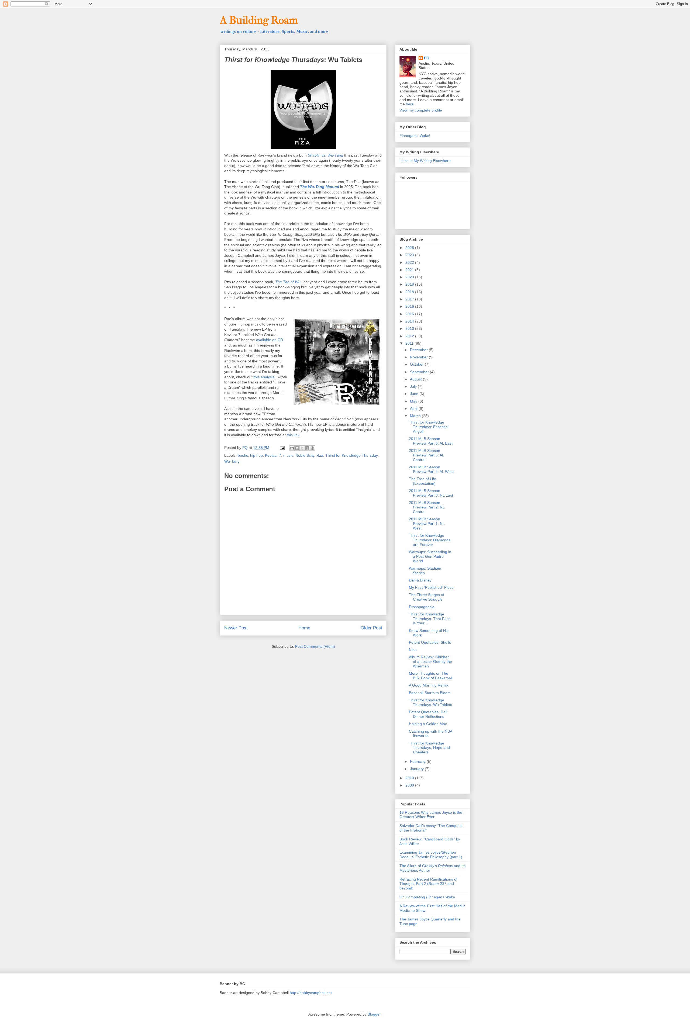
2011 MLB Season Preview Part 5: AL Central (426, 455)
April (414, 408)
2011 (410, 343)
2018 (410, 292)
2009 (410, 785)
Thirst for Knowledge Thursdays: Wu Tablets (430, 702)
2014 (410, 321)
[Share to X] (302, 448)
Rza (319, 455)
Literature (270, 31)
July (414, 386)
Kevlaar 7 (273, 455)
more (323, 31)
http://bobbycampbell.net (311, 993)
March (416, 416)
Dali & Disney (420, 580)
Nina (413, 649)
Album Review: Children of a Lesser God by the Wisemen (430, 661)
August (416, 379)
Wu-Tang (232, 461)
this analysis (264, 377)
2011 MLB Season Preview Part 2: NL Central (426, 507)
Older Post (371, 628)
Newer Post (236, 628)
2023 (410, 255)
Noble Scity (304, 455)
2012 (410, 336)
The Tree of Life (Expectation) (422, 481)
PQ (426, 58)
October (417, 364)
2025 (410, 247)
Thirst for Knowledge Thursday (351, 455)
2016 (410, 306)
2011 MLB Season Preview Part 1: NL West (426, 523)
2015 (410, 314)
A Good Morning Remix (428, 685)
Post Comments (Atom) (315, 646)
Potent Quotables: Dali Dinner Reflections (428, 714)
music (288, 455)
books (243, 455)
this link (293, 435)
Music (302, 31)
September (420, 372)
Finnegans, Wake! (414, 135)
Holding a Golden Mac (428, 724)
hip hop (256, 455)
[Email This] (292, 448)
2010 (410, 778)
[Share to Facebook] (307, 448)
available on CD (269, 340)
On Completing (427, 897)
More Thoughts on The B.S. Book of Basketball (431, 675)
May (414, 401)
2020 (410, 277)
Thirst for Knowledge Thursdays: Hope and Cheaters (429, 747)
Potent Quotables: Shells (430, 642)
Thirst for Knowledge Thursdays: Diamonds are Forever (429, 540)
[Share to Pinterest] (312, 448)
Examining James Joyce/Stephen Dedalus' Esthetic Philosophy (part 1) (430, 854)
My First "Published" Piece (431, 587)
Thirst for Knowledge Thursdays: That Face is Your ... (430, 618)
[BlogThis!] (297, 448)
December (419, 350)
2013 (410, 328)
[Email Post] (282, 447)
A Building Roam (259, 20)
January (417, 769)
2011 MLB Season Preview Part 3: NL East (431, 493)
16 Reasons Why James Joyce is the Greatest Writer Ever (430, 814)
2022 (410, 262)
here (410, 104)
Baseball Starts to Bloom (430, 693)
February (418, 761)
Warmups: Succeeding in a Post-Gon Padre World (430, 556)
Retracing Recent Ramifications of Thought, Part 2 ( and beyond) (428, 884)
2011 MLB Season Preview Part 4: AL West (431, 469)
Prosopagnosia (421, 607)
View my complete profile (420, 110)
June (414, 394)
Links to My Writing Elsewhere (425, 160)
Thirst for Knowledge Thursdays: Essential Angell (428, 427)
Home (304, 628)
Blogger (374, 1014)
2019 (410, 284)
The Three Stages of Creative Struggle (426, 597)
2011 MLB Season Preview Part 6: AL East (431, 441)
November (419, 357)
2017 (410, 299)
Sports (288, 31)
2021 (410, 270)
